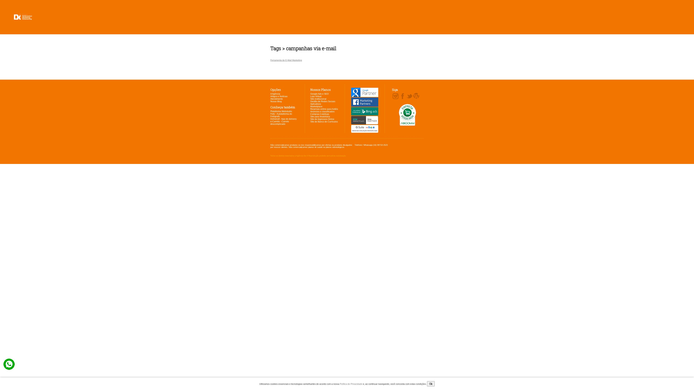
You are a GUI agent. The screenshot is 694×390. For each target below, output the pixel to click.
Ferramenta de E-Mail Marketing (286, 60)
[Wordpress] (416, 96)
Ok (430, 383)
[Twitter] (409, 96)
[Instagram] (395, 96)
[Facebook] (402, 96)
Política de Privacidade (351, 384)
